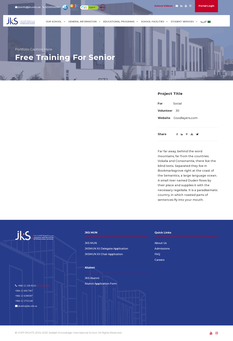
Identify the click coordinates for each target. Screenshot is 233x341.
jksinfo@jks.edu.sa (29, 7)
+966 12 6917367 (24, 290)
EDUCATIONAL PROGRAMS (118, 21)
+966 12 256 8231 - (27, 285)
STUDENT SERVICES (182, 21)
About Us (161, 243)
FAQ (157, 254)
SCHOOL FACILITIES (152, 21)
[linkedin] (181, 5)
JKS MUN (91, 243)
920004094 (44, 285)
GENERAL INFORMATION (82, 21)
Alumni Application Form (101, 283)
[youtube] (186, 5)
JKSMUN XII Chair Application (104, 254)
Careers (160, 259)
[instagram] (190, 5)
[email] (177, 5)
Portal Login (206, 5)
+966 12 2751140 (24, 301)
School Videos (163, 5)
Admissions (162, 248)
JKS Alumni (92, 278)
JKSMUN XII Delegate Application (106, 248)
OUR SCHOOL (54, 21)
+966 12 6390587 (24, 296)
